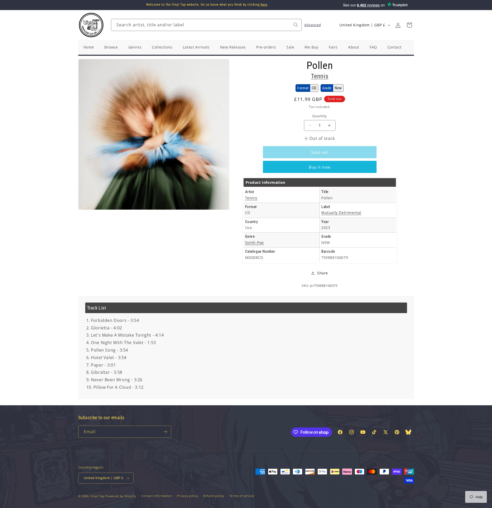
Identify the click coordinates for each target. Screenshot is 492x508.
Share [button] (322, 273)
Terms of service (241, 496)
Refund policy (213, 496)
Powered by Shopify (120, 496)
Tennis (320, 76)
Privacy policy (187, 496)
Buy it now (320, 167)
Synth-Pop (254, 242)
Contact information (156, 496)
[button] (409, 25)
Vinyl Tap (97, 496)
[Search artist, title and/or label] (295, 24)
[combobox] (206, 25)
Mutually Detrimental (341, 212)
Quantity (319, 116)
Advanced (312, 24)
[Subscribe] (165, 432)
